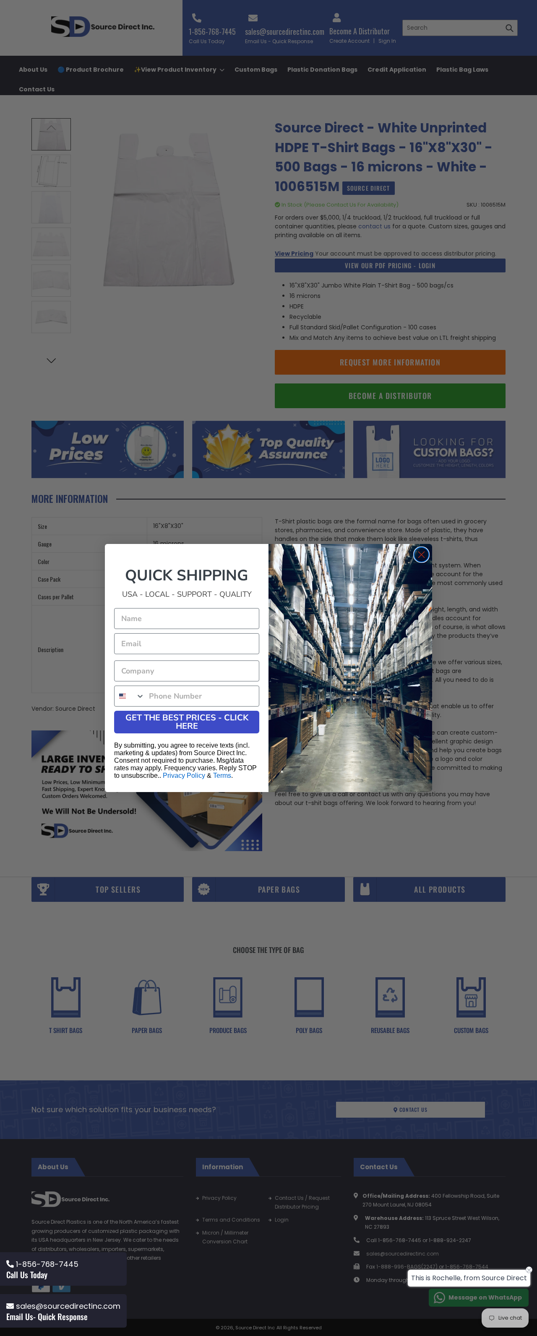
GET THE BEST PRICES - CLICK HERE (186, 722)
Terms (222, 775)
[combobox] (130, 696)
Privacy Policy (184, 775)
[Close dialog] (421, 554)
